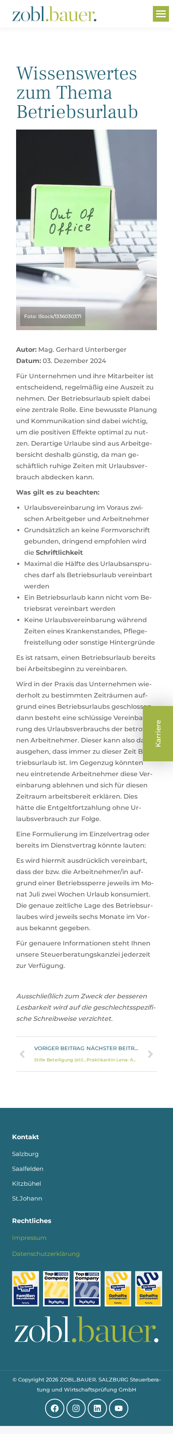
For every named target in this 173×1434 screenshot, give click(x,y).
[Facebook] (54, 1408)
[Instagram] (76, 1408)
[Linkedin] (97, 1408)
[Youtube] (118, 1408)
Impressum (29, 1237)
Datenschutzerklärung (46, 1254)
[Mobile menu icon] (161, 14)
